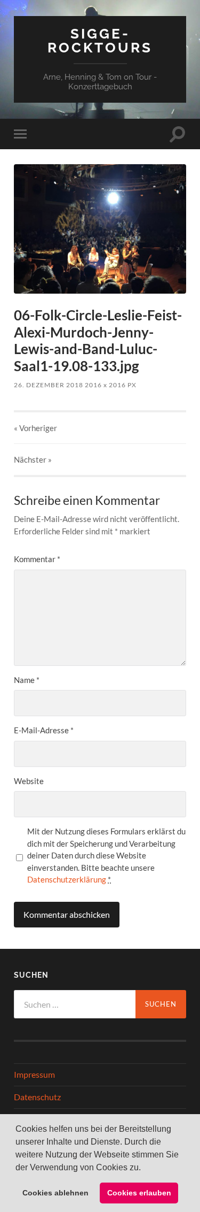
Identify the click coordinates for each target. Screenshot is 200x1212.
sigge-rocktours (100, 40)
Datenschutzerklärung (66, 879)
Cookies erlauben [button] (139, 1192)
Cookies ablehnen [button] (55, 1192)
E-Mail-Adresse (44, 730)
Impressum (34, 1074)
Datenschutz (37, 1097)
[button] (144, 1168)
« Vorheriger (35, 428)
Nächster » (33, 459)
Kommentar (37, 559)
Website (29, 781)
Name (26, 680)
